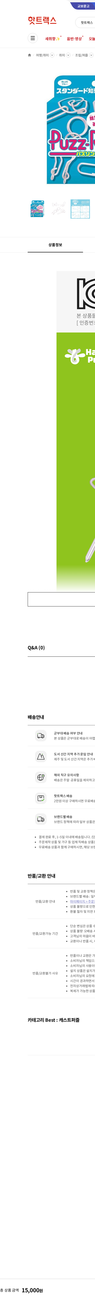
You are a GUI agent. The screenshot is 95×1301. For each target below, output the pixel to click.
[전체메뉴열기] (33, 38)
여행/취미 (42, 55)
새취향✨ (52, 38)
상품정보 (55, 244)
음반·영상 (74, 38)
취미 (62, 55)
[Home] (29, 55)
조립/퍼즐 (81, 55)
